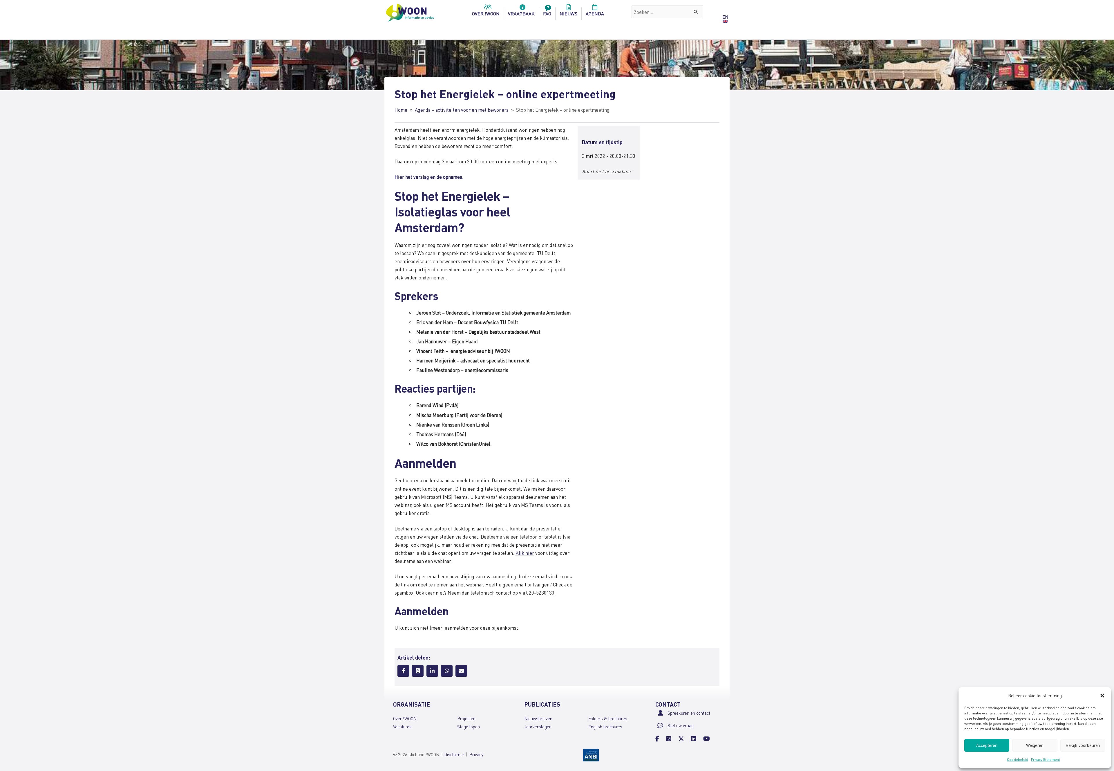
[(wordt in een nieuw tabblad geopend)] (591, 754)
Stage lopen (468, 727)
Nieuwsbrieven (538, 718)
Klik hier (525, 553)
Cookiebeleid (1017, 759)
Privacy (476, 754)
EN (725, 17)
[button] (1102, 695)
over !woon (486, 13)
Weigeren (1035, 745)
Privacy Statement (1045, 759)
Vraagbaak (521, 13)
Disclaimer (454, 754)
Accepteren (986, 745)
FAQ (547, 13)
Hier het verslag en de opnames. (429, 177)
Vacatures (402, 727)
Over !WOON (405, 718)
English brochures (605, 727)
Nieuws (568, 13)
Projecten (466, 718)
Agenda (595, 13)
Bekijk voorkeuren (1083, 745)
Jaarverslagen (537, 727)
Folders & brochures (607, 718)
